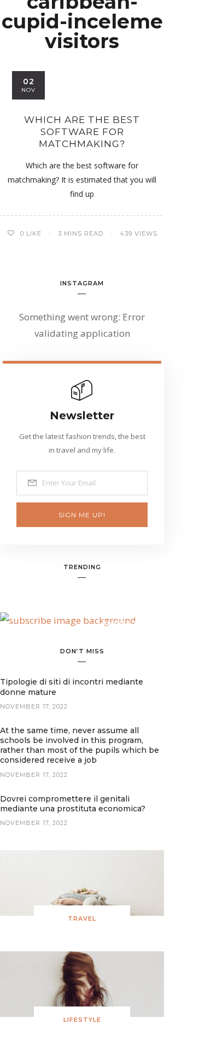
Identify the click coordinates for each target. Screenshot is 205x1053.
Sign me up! (82, 515)
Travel (82, 918)
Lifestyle (82, 1019)
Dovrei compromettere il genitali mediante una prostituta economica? (72, 804)
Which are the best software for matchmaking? (82, 131)
